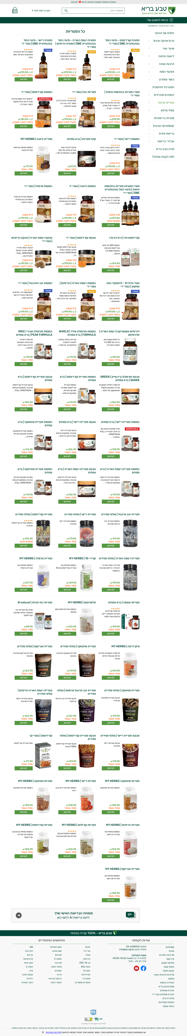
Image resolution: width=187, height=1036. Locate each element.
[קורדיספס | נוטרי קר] (42, 756)
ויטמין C (29, 966)
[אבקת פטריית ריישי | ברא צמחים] (86, 443)
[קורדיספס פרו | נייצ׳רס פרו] (130, 258)
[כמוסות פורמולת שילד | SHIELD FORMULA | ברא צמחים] (86, 352)
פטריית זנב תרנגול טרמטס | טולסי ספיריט (76, 692)
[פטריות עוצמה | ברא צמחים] (130, 622)
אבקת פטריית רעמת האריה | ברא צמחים (77, 470)
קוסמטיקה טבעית (163, 125)
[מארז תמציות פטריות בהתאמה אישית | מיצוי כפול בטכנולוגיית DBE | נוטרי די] (130, 213)
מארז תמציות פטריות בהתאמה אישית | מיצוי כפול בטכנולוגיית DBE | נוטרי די (121, 189)
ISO (31, 947)
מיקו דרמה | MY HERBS (125, 646)
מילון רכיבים (168, 998)
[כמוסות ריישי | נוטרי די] (130, 161)
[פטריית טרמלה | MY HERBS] (42, 578)
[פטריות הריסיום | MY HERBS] (130, 844)
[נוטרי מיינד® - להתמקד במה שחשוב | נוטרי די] (130, 307)
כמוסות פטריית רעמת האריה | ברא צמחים (119, 470)
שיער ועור (168, 48)
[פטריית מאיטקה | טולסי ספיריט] (130, 710)
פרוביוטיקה (28, 959)
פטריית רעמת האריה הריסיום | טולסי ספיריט (35, 692)
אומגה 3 (58, 959)
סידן (31, 970)
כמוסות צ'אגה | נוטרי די (82, 186)
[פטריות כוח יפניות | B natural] (42, 621)
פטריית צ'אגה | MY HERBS (36, 139)
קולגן (88, 955)
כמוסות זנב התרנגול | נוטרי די (35, 283)
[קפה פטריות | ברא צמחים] (86, 160)
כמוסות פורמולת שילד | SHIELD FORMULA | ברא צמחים (77, 333)
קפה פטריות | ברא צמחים (81, 139)
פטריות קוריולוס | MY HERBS (79, 825)
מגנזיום (58, 955)
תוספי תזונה (56, 982)
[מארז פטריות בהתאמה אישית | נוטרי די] (130, 114)
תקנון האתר (168, 970)
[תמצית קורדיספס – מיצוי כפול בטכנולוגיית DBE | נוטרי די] (130, 66)
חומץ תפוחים (56, 947)
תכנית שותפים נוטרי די (163, 994)
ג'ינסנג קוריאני (55, 978)
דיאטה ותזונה (166, 56)
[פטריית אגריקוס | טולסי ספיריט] (42, 666)
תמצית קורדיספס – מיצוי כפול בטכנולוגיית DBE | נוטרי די (122, 42)
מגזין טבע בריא (165, 149)
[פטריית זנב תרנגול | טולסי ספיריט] (130, 534)
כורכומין (86, 959)
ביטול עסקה (168, 1006)
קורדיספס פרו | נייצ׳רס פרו (124, 237)
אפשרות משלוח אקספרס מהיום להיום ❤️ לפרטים (93, 2)
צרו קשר (170, 959)
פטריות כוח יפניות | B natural (35, 602)
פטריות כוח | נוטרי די (84, 92)
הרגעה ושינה (166, 64)
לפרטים (110, 79)
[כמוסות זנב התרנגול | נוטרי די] (42, 306)
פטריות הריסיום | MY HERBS (122, 825)
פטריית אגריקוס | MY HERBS (122, 869)
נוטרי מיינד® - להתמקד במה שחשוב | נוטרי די (122, 284)
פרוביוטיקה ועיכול (163, 40)
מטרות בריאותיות (164, 118)
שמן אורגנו (57, 951)
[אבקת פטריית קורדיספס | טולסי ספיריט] (86, 756)
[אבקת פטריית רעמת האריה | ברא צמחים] (86, 490)
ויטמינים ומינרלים (164, 95)
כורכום (30, 955)
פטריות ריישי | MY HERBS (80, 781)
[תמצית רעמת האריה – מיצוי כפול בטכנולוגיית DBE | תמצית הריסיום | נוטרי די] (86, 67)
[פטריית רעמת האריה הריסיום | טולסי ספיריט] (42, 711)
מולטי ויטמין (56, 966)
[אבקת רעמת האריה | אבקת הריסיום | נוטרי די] (42, 258)
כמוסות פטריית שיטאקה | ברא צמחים (35, 423)
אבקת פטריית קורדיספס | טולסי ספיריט (78, 737)
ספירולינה (85, 974)
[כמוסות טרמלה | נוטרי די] (42, 209)
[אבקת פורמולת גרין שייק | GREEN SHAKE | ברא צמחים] (130, 398)
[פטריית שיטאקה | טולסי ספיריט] (86, 666)
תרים (59, 974)
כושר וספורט (166, 79)
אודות (171, 951)
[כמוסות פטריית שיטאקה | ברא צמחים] (42, 444)
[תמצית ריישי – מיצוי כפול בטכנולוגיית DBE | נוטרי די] (42, 66)
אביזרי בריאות (165, 141)
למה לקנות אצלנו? (163, 156)
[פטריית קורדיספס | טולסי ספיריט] (42, 534)
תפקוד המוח (167, 71)
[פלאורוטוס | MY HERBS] (86, 622)
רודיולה (29, 978)
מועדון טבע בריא (166, 986)
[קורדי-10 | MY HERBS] (86, 578)
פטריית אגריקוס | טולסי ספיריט (34, 646)
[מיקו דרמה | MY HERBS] (130, 666)
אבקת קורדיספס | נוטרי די (81, 237)
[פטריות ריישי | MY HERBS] (86, 800)
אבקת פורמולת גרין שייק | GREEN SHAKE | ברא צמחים (119, 378)
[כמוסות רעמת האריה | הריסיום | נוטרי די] (86, 307)
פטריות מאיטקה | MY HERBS (35, 781)
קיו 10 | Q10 (84, 962)
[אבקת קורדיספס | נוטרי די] (86, 258)
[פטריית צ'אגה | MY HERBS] (42, 160)
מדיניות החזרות (166, 955)
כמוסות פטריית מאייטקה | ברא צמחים (35, 470)
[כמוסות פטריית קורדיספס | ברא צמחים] (86, 398)
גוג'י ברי (86, 951)
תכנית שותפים (167, 990)
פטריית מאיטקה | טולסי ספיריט (121, 690)
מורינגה (58, 962)
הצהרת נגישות (167, 982)
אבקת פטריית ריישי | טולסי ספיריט (120, 735)
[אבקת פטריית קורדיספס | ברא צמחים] (42, 398)
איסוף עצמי (169, 966)
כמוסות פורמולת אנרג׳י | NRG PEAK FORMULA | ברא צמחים (34, 333)
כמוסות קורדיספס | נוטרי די (36, 92)
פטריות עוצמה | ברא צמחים (123, 602)
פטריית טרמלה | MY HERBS (35, 558)
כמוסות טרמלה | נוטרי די (38, 186)
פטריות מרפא (166, 102)
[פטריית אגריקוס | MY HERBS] (130, 888)
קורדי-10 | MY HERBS (82, 558)
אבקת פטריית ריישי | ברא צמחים (77, 422)
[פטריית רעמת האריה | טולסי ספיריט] (130, 578)
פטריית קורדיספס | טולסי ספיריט (33, 514)
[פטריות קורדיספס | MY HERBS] (42, 844)
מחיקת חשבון (167, 962)
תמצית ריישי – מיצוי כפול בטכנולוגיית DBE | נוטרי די (37, 42)
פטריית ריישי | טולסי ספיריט (80, 514)
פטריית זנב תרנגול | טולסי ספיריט (120, 514)
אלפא (87, 947)
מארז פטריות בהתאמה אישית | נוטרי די (121, 93)
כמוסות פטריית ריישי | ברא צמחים (120, 422)
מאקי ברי (86, 978)
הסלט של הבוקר (164, 33)
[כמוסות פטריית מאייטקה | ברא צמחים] (42, 490)
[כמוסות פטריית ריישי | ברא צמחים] (130, 444)
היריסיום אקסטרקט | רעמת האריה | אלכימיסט (119, 333)
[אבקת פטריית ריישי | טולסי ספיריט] (130, 756)
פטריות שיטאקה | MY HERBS (122, 781)
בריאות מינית (166, 133)
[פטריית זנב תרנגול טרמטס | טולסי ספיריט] (86, 711)
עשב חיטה (28, 962)
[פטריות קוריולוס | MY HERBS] (86, 844)
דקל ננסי (29, 951)
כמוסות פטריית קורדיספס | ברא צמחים (78, 378)
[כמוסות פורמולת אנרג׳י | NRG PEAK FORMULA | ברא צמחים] (42, 352)
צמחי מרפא (167, 110)
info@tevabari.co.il (129, 949)
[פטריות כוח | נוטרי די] (86, 115)
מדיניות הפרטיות (53, 1032)
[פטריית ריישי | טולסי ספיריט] (86, 534)
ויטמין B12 (85, 966)
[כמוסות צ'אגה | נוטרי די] (86, 209)
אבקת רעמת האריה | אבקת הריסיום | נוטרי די (31, 239)
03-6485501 (133, 946)
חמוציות (58, 970)
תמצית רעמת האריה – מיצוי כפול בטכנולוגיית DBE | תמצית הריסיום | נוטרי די (75, 44)
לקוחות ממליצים (166, 1002)
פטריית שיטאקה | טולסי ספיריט (78, 646)
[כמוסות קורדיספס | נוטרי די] (42, 115)
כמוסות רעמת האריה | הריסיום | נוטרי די (78, 284)
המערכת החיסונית (163, 87)
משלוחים (170, 947)
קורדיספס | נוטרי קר (40, 735)
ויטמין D (86, 970)
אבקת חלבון (27, 974)
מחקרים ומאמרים (82, 982)
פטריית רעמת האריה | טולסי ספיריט (119, 558)
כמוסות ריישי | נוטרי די (126, 139)
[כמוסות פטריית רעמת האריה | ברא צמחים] (130, 490)
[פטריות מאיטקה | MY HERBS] (42, 800)
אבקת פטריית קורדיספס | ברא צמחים (35, 378)
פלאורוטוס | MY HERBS (82, 602)
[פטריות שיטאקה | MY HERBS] (130, 800)
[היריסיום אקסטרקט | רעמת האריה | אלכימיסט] (130, 352)
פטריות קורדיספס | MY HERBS (34, 825)
